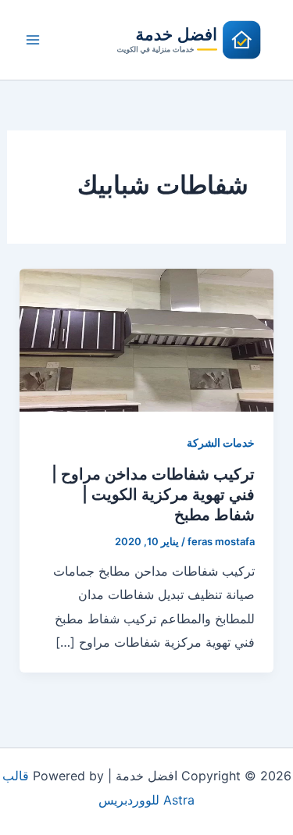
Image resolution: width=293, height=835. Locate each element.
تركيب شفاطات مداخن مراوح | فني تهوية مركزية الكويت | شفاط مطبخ (153, 494)
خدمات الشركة (221, 442)
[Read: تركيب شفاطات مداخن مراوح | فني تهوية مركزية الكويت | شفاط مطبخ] (147, 339)
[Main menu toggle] (33, 40)
